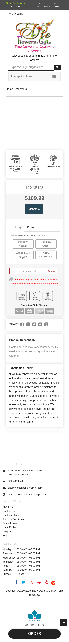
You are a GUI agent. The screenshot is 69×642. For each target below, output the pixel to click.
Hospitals (8, 531)
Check (51, 270)
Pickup (31, 227)
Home (9, 89)
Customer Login (11, 515)
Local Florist (9, 527)
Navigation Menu (22, 76)
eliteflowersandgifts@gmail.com (25, 487)
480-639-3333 (15, 480)
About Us (8, 506)
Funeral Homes (11, 523)
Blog (5, 535)
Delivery (16, 227)
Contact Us (9, 511)
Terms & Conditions (13, 519)
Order (34, 634)
